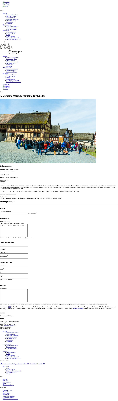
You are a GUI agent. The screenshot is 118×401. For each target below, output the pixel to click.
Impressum (6, 394)
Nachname (3, 249)
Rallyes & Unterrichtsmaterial (13, 371)
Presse (4, 383)
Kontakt (5, 379)
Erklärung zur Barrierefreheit (10, 399)
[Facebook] (6, 2)
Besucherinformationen (12, 14)
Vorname (2, 245)
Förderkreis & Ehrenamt (12, 37)
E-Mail (43, 364)
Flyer (7, 368)
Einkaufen (9, 23)
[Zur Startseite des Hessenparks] (59, 47)
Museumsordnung (7, 390)
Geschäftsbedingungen (9, 396)
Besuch (5, 13)
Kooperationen (7, 382)
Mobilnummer (4, 256)
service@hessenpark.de (10, 325)
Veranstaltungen (7, 25)
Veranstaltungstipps (11, 27)
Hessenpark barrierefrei (12, 19)
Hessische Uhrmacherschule (13, 39)
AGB (9, 307)
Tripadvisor (33, 364)
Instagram (20, 364)
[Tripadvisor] (6, 5)
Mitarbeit (5, 380)
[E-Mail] (5, 6)
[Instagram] (6, 3)
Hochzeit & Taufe (10, 20)
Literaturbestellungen (8, 385)
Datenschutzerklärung (77, 308)
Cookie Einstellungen (8, 397)
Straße (2, 269)
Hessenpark (6, 30)
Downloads (6, 366)
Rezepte (8, 373)
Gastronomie (9, 22)
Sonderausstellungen (11, 29)
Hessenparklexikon (11, 32)
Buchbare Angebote (11, 16)
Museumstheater (10, 36)
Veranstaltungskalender (12, 26)
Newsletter (6, 391)
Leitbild (8, 35)
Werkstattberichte (10, 33)
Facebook (9, 364)
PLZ (1, 272)
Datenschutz (6, 393)
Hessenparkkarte (10, 17)
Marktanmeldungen (11, 372)
